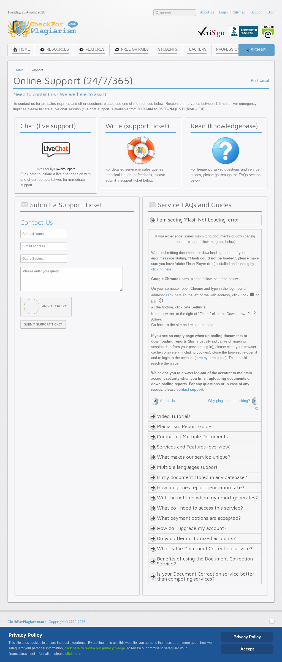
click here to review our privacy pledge (94, 648)
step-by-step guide (210, 358)
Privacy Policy (247, 636)
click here (173, 295)
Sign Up (258, 50)
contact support (190, 389)
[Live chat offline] (55, 164)
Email (264, 80)
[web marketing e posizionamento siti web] (257, 408)
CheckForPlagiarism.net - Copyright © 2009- (46, 622)
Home (19, 70)
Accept (247, 649)
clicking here (161, 269)
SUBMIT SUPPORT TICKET (43, 324)
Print (254, 80)
